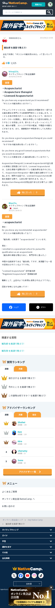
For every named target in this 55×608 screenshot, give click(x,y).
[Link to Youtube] (27, 575)
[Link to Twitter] (14, 575)
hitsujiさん (14, 71)
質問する (38, 4)
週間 (6, 368)
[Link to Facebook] (20, 575)
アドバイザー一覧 (27, 471)
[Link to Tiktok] (41, 575)
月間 (20, 368)
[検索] (49, 12)
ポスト (43, 307)
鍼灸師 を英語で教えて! (13, 343)
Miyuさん (13, 203)
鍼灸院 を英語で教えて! (13, 350)
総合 (34, 414)
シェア (16, 307)
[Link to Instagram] (34, 575)
